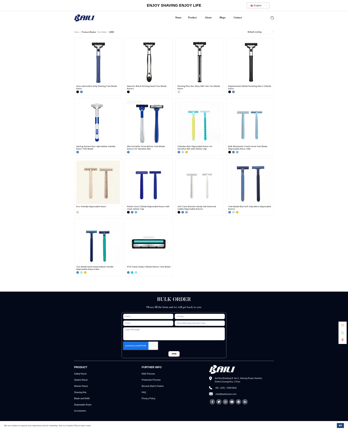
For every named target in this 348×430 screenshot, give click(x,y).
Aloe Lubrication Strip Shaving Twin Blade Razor (96, 87)
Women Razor (81, 386)
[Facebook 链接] (212, 401)
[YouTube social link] (232, 401)
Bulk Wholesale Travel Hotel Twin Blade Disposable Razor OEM (247, 147)
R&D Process (148, 374)
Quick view (117, 45)
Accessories (80, 411)
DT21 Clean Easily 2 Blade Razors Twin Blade (148, 266)
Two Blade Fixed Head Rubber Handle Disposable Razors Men (94, 268)
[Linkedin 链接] (245, 401)
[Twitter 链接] (219, 401)
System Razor (81, 380)
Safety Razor (80, 374)
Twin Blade (102, 32)
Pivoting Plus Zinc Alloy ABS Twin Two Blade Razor (199, 87)
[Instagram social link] (225, 401)
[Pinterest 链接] (238, 401)
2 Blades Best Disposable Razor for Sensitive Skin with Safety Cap (195, 147)
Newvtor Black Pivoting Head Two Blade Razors (146, 87)
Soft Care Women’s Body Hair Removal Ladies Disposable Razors (197, 207)
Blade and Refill (82, 398)
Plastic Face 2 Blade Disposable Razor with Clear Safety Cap (148, 207)
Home (77, 32)
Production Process (151, 380)
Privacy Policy (148, 398)
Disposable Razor (82, 405)
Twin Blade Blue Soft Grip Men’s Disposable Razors (249, 207)
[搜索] (272, 18)
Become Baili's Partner (153, 386)
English (257, 5)
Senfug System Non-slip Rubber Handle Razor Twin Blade (95, 147)
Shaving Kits (80, 392)
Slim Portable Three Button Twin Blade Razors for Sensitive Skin (146, 147)
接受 (340, 425)
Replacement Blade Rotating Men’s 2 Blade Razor (249, 87)
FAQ (144, 392)
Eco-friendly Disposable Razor (91, 206)
